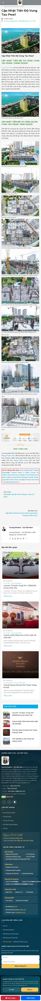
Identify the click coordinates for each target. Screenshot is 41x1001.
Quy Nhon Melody (20, 477)
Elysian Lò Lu (19, 892)
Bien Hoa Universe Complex (14, 475)
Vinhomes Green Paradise (13, 870)
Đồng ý (29, 989)
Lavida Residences (11, 482)
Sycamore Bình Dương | (16, 909)
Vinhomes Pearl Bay (27, 873)
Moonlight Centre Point (12, 472)
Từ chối (11, 989)
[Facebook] (4, 802)
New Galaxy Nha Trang (29, 470)
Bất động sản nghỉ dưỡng (11, 934)
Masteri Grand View (25, 881)
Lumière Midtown (33, 881)
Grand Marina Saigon (17, 884)
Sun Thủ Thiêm (30, 856)
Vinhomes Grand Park (12, 867)
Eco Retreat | (11, 906)
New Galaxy (6, 477)
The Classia (9, 900)
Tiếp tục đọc (7, 596)
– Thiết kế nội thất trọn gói (15, 942)
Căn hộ (5, 926)
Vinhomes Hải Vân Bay (12, 873)
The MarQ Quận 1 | (15, 912)
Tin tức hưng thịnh (11, 21)
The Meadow (29, 892)
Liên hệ (5, 828)
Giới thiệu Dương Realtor (10, 824)
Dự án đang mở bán (9, 812)
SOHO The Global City (9, 881)
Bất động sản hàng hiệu (10, 937)
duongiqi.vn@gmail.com (16, 791)
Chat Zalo (30, 998)
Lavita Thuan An (32, 472)
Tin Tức (33, 21)
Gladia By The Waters (22, 900)
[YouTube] (9, 802)
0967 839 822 (15, 786)
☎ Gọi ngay (10, 998)
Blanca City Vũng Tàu (12, 854)
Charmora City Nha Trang (13, 856)
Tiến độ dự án (24, 21)
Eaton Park (9, 892)
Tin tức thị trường (16, 583)
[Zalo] (15, 802)
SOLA (16, 881)
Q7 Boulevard (32, 475)
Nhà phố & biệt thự (8, 930)
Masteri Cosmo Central (9, 884)
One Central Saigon (25, 884)
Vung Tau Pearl (7, 68)
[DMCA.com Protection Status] (7, 797)
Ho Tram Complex (18, 480)
